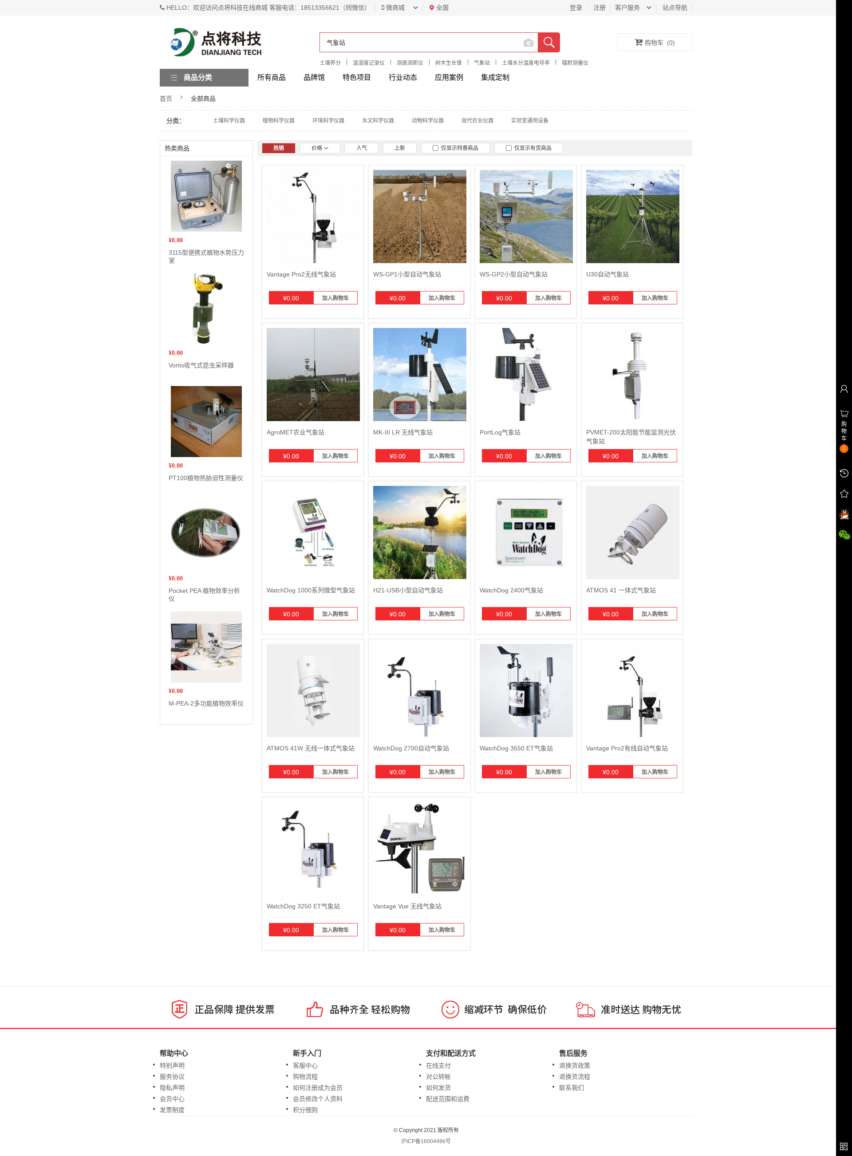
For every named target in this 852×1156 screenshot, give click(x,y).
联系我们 (571, 1087)
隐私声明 (172, 1087)
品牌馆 (314, 77)
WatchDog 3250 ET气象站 (303, 906)
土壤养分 (330, 63)
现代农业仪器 (477, 121)
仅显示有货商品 (532, 148)
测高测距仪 (410, 63)
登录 (576, 7)
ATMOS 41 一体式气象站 (621, 590)
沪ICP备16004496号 (426, 1141)
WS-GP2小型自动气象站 (514, 274)
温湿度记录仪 (369, 63)
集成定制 (495, 77)
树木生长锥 (448, 63)
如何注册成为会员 (318, 1087)
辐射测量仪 (575, 63)
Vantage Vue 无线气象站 (407, 906)
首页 (166, 98)
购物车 (660, 42)
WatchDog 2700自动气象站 (411, 748)
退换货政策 (574, 1065)
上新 (399, 148)
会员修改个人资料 (318, 1098)
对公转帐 (438, 1076)
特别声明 (172, 1065)
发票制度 (172, 1109)
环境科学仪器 (328, 121)
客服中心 (305, 1065)
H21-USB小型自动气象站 (408, 590)
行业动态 (403, 77)
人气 (361, 148)
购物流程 (305, 1076)
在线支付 (438, 1065)
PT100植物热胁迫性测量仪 (206, 477)
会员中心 (172, 1098)
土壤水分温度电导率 (526, 63)
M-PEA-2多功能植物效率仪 (206, 703)
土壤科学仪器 (229, 121)
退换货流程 (574, 1076)
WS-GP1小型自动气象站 (407, 274)
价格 (317, 148)
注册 (599, 7)
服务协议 (172, 1076)
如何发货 (438, 1087)
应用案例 (449, 77)
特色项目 (357, 77)
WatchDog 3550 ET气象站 (516, 748)
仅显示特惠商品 (458, 148)
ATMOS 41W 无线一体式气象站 (311, 748)
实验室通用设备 (529, 121)
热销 (278, 148)
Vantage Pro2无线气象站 (301, 274)
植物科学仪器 (279, 121)
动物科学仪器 (428, 121)
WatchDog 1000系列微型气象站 (311, 590)
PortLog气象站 (500, 432)
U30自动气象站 (607, 274)
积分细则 (305, 1109)
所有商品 (271, 77)
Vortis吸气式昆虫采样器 (201, 365)
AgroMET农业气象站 (295, 432)
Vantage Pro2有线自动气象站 (627, 748)
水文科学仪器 (378, 121)
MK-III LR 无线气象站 (403, 432)
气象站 (482, 63)
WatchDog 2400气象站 (511, 590)
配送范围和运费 (447, 1098)
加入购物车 (335, 298)
